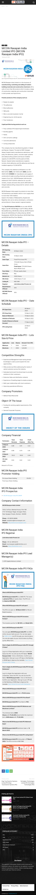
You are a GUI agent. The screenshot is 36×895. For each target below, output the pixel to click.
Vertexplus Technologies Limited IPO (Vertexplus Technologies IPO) (27, 782)
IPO (7, 6)
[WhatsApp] (11, 771)
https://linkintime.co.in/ (15, 546)
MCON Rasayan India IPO (14, 553)
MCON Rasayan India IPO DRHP (12, 495)
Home (3, 6)
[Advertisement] (18, 26)
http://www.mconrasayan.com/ (17, 522)
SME (6, 45)
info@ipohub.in (12, 893)
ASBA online (8, 636)
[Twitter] (7, 771)
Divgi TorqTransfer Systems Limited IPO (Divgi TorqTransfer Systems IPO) (9, 782)
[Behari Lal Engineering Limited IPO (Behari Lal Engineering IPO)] (6, 808)
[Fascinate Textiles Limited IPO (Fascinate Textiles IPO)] (6, 817)
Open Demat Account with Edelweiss (19, 684)
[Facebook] (3, 771)
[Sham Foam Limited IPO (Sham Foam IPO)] (6, 800)
